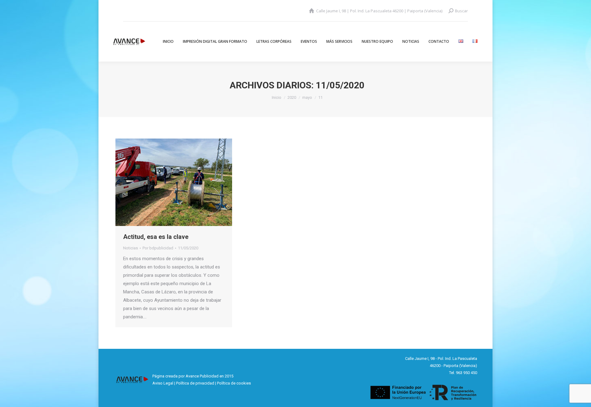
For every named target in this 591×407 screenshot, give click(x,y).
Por (158, 248)
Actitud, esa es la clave (155, 236)
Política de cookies (234, 383)
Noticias (130, 248)
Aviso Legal (162, 383)
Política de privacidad (195, 383)
